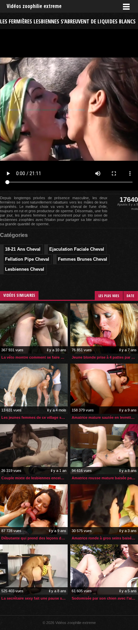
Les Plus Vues (108, 295)
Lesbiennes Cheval (24, 269)
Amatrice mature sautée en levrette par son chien (105, 417)
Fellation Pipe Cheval (27, 259)
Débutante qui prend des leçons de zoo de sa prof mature (34, 538)
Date (130, 295)
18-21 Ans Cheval (23, 249)
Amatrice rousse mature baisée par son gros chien (105, 478)
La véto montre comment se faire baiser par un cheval (34, 357)
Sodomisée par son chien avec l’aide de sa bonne (105, 598)
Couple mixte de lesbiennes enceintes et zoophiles (34, 478)
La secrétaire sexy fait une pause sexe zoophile (34, 598)
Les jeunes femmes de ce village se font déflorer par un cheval (34, 417)
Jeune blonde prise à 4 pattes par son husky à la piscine (105, 357)
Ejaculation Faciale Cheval (76, 249)
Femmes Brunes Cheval (82, 259)
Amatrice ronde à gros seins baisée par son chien (105, 538)
